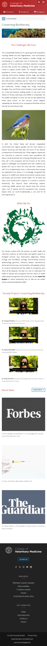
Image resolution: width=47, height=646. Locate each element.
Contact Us (24, 12)
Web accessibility (23, 586)
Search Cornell (39, 2)
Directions (9, 12)
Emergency (40, 12)
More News (38, 390)
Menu (43, 2)
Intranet (23, 593)
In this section (11, 19)
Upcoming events (23, 615)
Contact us (23, 618)
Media (23, 611)
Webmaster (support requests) (23, 582)
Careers (23, 621)
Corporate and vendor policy (23, 596)
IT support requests (23, 589)
